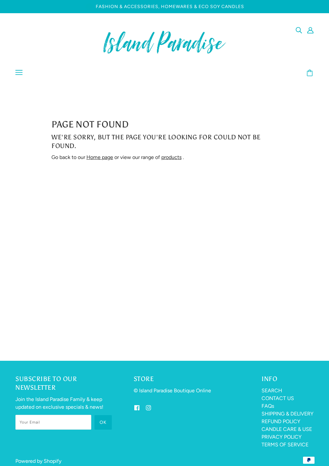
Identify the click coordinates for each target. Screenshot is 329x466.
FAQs (268, 406)
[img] (299, 29)
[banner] (164, 42)
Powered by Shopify (38, 461)
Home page (99, 157)
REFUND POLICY (281, 421)
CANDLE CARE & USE (287, 429)
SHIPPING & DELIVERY (288, 414)
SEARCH (272, 390)
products (171, 157)
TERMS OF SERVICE (285, 445)
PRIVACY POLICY (282, 437)
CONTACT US (278, 398)
